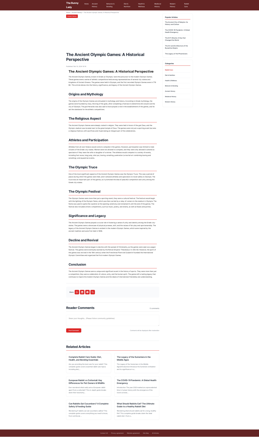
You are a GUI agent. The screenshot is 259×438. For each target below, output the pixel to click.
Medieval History (157, 5)
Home (86, 4)
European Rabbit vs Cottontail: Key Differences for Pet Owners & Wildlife (87, 381)
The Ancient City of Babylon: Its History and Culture (176, 23)
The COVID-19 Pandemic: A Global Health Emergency (136, 381)
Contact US (104, 433)
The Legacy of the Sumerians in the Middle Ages (134, 358)
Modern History (172, 5)
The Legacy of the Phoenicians (176, 54)
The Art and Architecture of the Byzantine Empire (176, 47)
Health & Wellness (141, 5)
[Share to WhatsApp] (77, 292)
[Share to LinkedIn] (82, 292)
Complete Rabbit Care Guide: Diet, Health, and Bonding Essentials (85, 358)
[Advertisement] (112, 35)
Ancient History (95, 5)
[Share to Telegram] (87, 292)
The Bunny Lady (72, 5)
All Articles (155, 433)
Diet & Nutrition (127, 5)
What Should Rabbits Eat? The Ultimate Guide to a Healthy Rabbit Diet (135, 405)
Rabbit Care (186, 5)
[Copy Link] (92, 292)
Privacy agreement (117, 433)
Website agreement (133, 433)
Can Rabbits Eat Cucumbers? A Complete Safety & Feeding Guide (89, 405)
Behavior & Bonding (110, 5)
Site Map (146, 433)
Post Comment (74, 330)
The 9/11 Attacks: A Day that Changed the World (175, 39)
